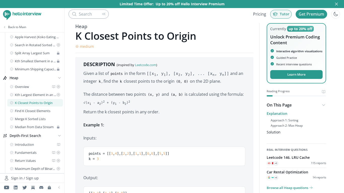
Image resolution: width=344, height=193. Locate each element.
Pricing (259, 14)
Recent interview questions (294, 64)
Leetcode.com (145, 65)
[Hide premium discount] (336, 4)
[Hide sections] (323, 105)
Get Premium (311, 14)
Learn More (296, 74)
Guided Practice (286, 58)
